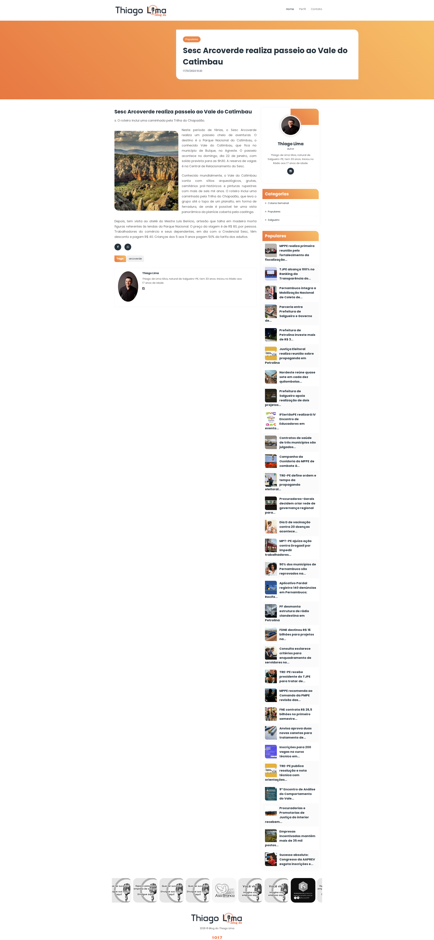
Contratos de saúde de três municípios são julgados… (297, 442)
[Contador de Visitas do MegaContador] (217, 937)
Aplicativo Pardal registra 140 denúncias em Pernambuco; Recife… (290, 590)
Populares (191, 39)
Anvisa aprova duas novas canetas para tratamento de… (295, 733)
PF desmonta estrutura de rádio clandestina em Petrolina (287, 613)
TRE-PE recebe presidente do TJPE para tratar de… (294, 676)
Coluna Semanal (278, 203)
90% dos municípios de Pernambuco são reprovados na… (297, 569)
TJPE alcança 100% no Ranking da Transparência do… (296, 273)
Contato (316, 9)
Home (290, 9)
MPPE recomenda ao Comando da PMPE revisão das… (295, 695)
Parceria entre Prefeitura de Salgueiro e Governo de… (288, 314)
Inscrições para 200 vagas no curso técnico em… (295, 751)
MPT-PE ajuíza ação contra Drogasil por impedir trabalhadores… (288, 548)
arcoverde (135, 258)
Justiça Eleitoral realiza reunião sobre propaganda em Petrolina (289, 356)
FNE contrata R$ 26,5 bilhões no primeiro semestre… (295, 714)
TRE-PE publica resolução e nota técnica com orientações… (286, 773)
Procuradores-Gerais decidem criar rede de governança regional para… (290, 506)
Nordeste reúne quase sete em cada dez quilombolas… (297, 377)
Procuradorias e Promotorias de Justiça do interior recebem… (287, 815)
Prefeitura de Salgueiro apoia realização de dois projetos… (287, 398)
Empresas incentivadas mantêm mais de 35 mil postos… (290, 838)
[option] (125, 891)
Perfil (302, 9)
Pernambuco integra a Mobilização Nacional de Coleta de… (297, 292)
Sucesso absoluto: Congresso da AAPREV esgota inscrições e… (297, 859)
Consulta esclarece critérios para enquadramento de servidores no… (288, 655)
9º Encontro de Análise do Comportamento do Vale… (297, 794)
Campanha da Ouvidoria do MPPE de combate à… (296, 461)
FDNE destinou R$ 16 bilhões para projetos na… (296, 634)
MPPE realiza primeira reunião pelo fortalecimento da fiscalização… (289, 253)
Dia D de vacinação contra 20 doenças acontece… (294, 526)
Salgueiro (274, 220)
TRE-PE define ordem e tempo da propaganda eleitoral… (290, 482)
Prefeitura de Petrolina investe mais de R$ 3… (297, 334)
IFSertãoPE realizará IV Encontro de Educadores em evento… (290, 421)
